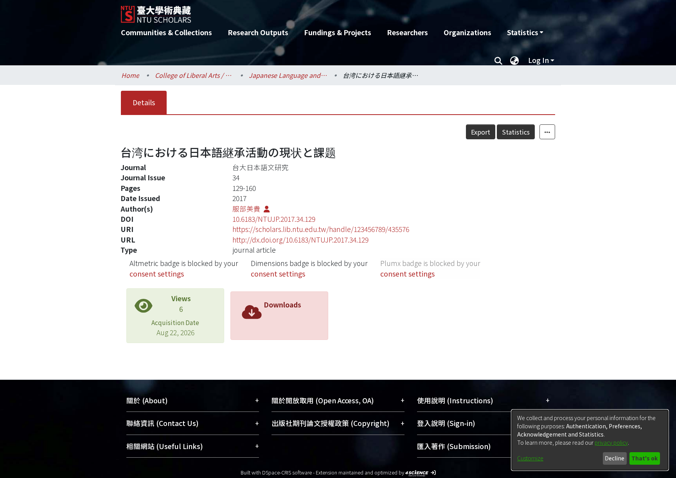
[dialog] (590, 440)
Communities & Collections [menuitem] (166, 32)
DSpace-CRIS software (287, 472)
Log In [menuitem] (538, 60)
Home (130, 75)
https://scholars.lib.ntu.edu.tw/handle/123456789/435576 (320, 229)
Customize (530, 458)
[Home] (296, 11)
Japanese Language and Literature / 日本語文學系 (288, 75)
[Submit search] (498, 60)
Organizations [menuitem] (467, 32)
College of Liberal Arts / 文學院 (194, 75)
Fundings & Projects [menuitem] (337, 32)
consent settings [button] (156, 274)
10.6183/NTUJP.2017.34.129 (273, 219)
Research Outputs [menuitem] (258, 32)
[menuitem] (525, 32)
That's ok (644, 458)
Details (144, 102)
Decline (614, 458)
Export (480, 132)
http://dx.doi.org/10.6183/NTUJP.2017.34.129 (300, 239)
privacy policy (611, 442)
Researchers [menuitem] (407, 32)
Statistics (516, 132)
